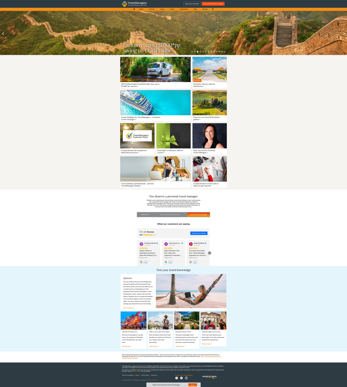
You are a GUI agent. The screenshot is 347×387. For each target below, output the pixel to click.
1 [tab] (193, 53)
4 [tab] (201, 53)
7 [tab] (210, 53)
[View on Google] (141, 244)
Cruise (172, 9)
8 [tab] (212, 53)
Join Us (137, 375)
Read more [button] (144, 258)
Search (193, 385)
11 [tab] (220, 53)
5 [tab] (204, 53)
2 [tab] (196, 53)
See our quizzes (128, 308)
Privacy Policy (137, 371)
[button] (137, 252)
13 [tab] (226, 53)
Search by (144, 214)
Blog (195, 9)
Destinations (184, 9)
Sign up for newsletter (192, 4)
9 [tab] (215, 53)
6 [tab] (207, 53)
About (141, 9)
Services (152, 9)
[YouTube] (187, 378)
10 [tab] (218, 53)
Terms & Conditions (128, 375)
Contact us (154, 375)
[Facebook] (177, 378)
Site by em (154, 380)
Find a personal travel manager (213, 4)
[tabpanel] (173, 27)
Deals (162, 9)
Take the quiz (126, 346)
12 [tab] (223, 53)
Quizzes (205, 9)
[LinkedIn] (182, 378)
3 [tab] (199, 53)
